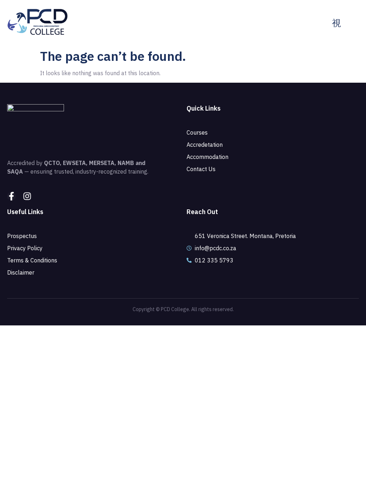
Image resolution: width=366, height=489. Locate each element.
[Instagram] (27, 196)
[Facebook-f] (11, 196)
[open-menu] (336, 23)
